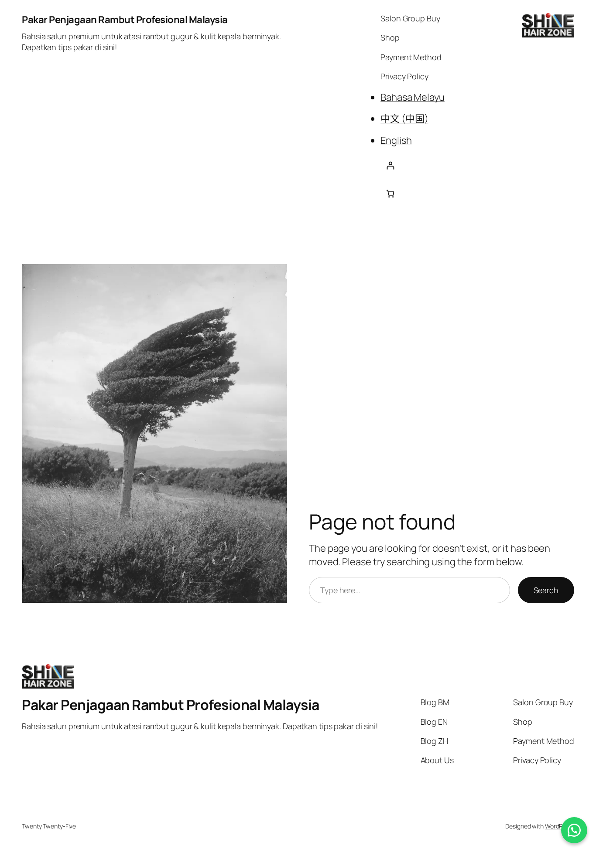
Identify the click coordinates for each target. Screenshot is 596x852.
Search (546, 590)
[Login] (412, 165)
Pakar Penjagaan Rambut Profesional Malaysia (125, 19)
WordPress (559, 826)
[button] (574, 830)
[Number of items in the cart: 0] (390, 194)
